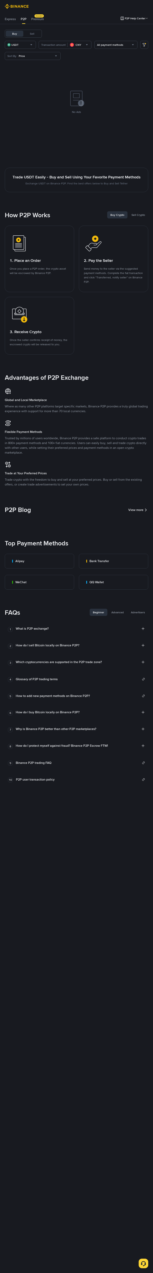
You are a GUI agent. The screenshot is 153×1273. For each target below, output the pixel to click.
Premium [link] (37, 19)
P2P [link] (23, 19)
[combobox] (20, 45)
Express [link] (10, 19)
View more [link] (135, 510)
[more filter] (144, 45)
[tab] (10, 19)
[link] (39, 561)
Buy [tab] (14, 33)
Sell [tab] (32, 33)
